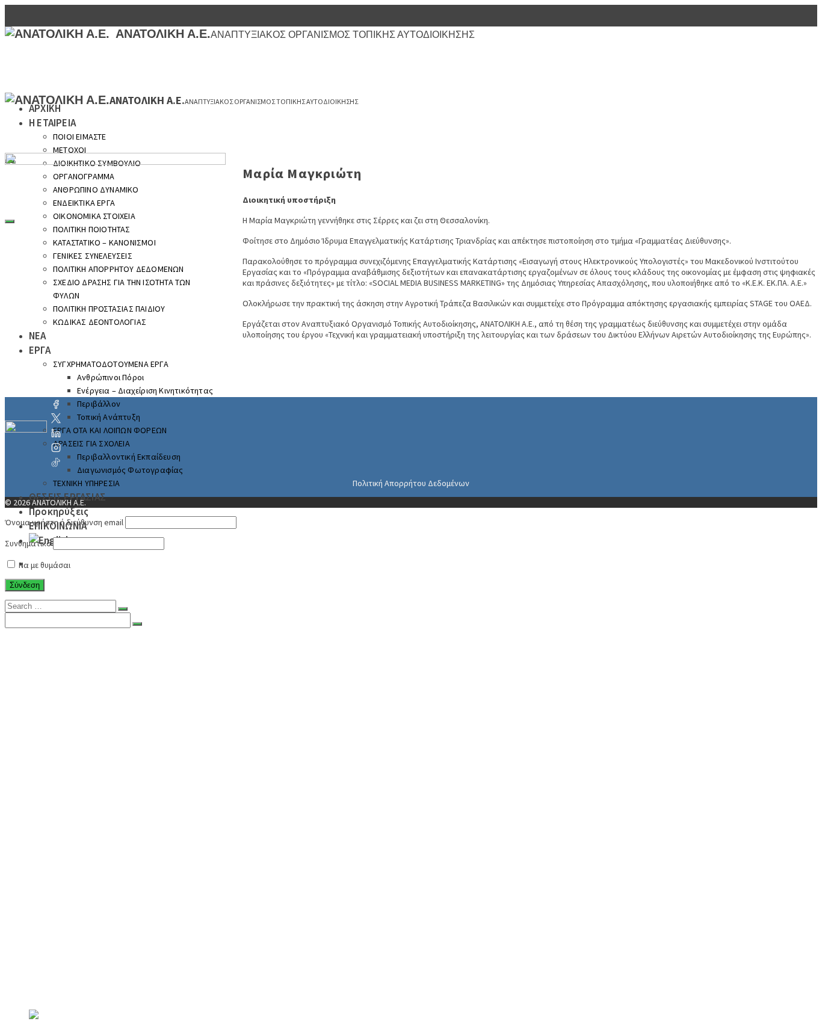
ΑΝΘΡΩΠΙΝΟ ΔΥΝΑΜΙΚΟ (104, 715)
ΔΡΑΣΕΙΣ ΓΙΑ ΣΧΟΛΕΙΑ (91, 443)
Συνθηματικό (28, 543)
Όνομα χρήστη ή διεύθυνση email (64, 522)
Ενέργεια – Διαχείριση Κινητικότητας (145, 390)
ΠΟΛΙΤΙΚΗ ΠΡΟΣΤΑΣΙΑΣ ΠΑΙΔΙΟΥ (122, 811)
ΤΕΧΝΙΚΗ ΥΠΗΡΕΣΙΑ (86, 483)
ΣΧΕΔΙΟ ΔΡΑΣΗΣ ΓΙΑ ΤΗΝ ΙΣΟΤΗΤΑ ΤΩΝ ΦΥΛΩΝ (153, 799)
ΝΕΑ (38, 835)
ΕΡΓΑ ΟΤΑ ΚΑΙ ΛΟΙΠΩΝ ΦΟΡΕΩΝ (110, 430)
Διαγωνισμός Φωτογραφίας (130, 469)
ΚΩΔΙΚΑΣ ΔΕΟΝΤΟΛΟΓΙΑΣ (108, 823)
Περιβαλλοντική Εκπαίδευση (129, 456)
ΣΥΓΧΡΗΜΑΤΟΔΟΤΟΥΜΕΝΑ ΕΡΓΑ (121, 859)
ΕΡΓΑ (40, 847)
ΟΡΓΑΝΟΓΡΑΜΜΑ (89, 703)
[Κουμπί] (123, 609)
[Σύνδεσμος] (26, 433)
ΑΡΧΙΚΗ (45, 108)
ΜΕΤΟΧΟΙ (69, 149)
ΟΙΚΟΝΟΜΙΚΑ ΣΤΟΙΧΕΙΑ (103, 739)
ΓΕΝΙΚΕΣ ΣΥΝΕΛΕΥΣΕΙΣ (101, 775)
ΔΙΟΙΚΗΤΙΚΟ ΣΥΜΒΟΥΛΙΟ (105, 691)
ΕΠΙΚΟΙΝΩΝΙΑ (59, 1004)
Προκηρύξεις (58, 511)
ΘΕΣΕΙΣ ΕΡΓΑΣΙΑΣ (66, 979)
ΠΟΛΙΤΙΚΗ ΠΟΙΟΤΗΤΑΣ (102, 751)
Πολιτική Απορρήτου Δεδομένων (411, 483)
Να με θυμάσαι (43, 565)
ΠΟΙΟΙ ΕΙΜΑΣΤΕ (80, 136)
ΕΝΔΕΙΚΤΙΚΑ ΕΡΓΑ (92, 727)
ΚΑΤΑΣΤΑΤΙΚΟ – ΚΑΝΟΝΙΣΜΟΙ (116, 763)
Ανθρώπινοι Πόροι (116, 871)
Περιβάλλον (98, 403)
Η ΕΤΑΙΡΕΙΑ (52, 122)
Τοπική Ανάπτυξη (108, 417)
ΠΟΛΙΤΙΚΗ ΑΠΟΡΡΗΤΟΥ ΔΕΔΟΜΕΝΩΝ (133, 787)
